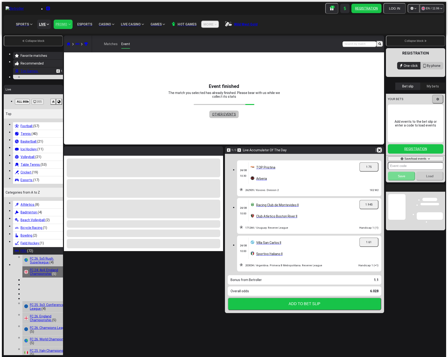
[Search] (380, 44)
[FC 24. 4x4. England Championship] (86, 44)
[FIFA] (77, 44)
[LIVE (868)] (68, 44)
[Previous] (58, 71)
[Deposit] (345, 8)
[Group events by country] (59, 137)
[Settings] (413, 8)
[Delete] (379, 150)
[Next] (239, 150)
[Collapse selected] (53, 137)
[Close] (441, 191)
